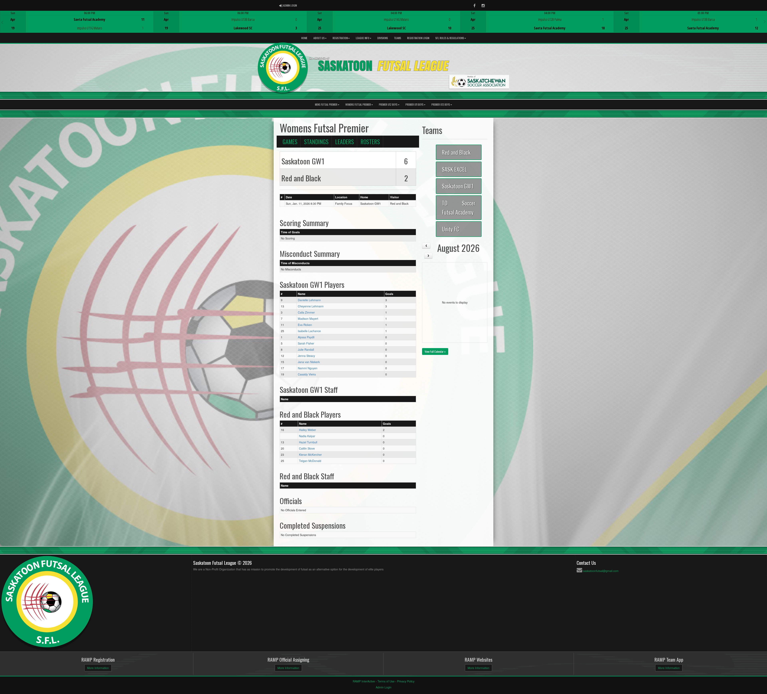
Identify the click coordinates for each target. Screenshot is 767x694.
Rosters (370, 141)
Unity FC (450, 229)
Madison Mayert (308, 319)
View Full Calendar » (435, 351)
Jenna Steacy (306, 356)
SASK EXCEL (454, 169)
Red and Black (456, 152)
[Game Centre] (76, 25)
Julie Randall (306, 349)
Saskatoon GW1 (457, 186)
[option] (76, 21)
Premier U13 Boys (440, 104)
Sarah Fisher (306, 343)
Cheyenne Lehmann (311, 306)
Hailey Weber (307, 430)
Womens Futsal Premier (358, 104)
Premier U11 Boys (414, 104)
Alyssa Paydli (306, 337)
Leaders (344, 141)
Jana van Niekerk (309, 362)
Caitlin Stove (307, 448)
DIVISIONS (382, 38)
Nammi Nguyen (307, 368)
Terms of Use (386, 681)
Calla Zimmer (306, 312)
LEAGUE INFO (362, 38)
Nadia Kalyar (307, 436)
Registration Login (418, 38)
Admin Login (383, 687)
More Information (98, 668)
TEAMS (397, 38)
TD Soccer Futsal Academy (459, 207)
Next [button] (764, 21)
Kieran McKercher (310, 455)
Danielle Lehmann (309, 300)
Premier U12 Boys (388, 104)
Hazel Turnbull (308, 442)
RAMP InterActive (364, 681)
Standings (316, 141)
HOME (304, 38)
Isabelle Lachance (309, 331)
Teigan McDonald (310, 461)
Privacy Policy (405, 681)
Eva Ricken (305, 325)
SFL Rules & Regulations (449, 38)
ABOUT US (319, 38)
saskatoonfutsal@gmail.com (601, 571)
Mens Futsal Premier (326, 104)
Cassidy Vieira (307, 374)
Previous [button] (2, 22)
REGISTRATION (340, 38)
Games (290, 141)
